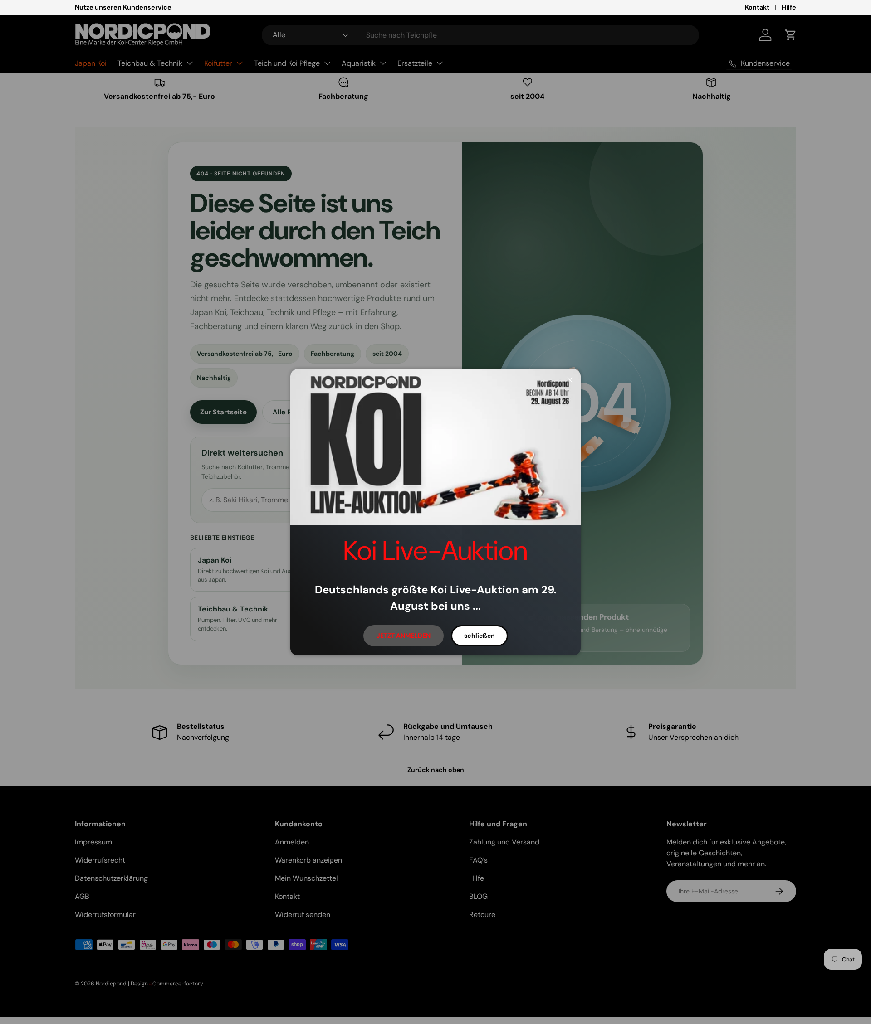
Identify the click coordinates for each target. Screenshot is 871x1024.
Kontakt (757, 7)
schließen (479, 635)
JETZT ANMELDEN (404, 635)
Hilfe (789, 7)
